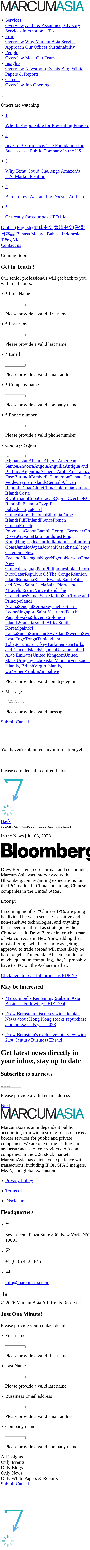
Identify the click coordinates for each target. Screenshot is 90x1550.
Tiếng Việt (11, 239)
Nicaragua (30, 557)
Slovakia (22, 617)
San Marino (51, 595)
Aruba (63, 471)
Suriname (38, 633)
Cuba (33, 498)
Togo (20, 638)
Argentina (30, 471)
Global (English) (17, 227)
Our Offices (36, 47)
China (48, 487)
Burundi (22, 476)
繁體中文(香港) (69, 227)
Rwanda (54, 579)
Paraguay (28, 568)
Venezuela (80, 660)
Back (6, 821)
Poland (73, 568)
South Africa (46, 622)
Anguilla (56, 466)
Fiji (22, 520)
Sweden (74, 633)
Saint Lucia (35, 584)
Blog (66, 68)
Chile (38, 487)
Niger (45, 557)
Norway (72, 557)
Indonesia (65, 541)
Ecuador (30, 503)
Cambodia (40, 476)
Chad (27, 487)
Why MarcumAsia (42, 41)
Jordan (48, 547)
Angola (41, 466)
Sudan (23, 633)
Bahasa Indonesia (63, 233)
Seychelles (55, 606)
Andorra (26, 466)
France (46, 520)
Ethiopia (54, 514)
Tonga (31, 638)
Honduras (51, 536)
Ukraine (63, 649)
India (51, 541)
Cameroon (59, 476)
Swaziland (57, 633)
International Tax (38, 30)
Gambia (44, 530)
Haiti (37, 536)
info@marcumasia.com (27, 1282)
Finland (32, 520)
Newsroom (35, 68)
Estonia (39, 514)
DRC (84, 498)
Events (53, 68)
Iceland (40, 541)
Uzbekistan (44, 660)
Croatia (21, 498)
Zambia (31, 671)
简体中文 (43, 227)
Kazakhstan (66, 547)
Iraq (86, 541)
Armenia (48, 471)
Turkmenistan (60, 644)
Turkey (40, 644)
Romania (25, 579)
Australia (77, 471)
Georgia (59, 530)
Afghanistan (17, 460)
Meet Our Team (40, 57)
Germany (75, 530)
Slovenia (39, 617)
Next (5, 1105)
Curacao (46, 498)
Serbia (39, 606)
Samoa (33, 595)
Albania (36, 460)
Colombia (63, 487)
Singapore (26, 611)
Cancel (22, 721)
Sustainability (62, 47)
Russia (40, 579)
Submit (8, 721)
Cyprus (61, 498)
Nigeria (58, 557)
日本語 (8, 233)
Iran (78, 541)
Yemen (17, 671)
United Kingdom (49, 655)
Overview (14, 25)
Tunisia (27, 644)
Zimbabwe (49, 671)
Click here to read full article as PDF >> (39, 975)
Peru (41, 568)
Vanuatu (62, 660)
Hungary (24, 541)
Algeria (51, 460)
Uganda (48, 649)
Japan (36, 547)
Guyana (25, 536)
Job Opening (37, 84)
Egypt (44, 503)
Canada (76, 476)
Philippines (56, 568)
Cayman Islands (31, 482)
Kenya (83, 547)
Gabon (30, 530)
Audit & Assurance (43, 25)
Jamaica (23, 547)
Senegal (25, 606)
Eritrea (25, 514)
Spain (22, 628)
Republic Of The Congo (48, 574)
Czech (73, 498)
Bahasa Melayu (31, 233)
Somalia (26, 622)
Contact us (11, 245)
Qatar (19, 574)
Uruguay (25, 660)
